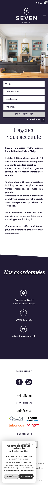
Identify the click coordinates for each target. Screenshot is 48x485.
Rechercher (24, 114)
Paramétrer (11, 476)
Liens (41, 468)
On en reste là (23, 444)
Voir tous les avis (24, 402)
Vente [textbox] (8, 84)
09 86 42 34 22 (24, 320)
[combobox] (24, 84)
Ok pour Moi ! (26, 476)
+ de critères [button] (33, 119)
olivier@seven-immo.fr (24, 336)
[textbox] (24, 92)
